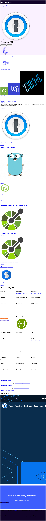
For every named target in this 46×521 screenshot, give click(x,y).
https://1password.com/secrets (21, 293)
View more (2, 95)
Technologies (5, 52)
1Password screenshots (7, 390)
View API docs (3, 45)
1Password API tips (6, 385)
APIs (4, 48)
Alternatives (5, 53)
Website (4, 61)
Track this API (9, 45)
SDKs (4, 49)
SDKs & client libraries (7, 147)
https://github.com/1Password (37, 340)
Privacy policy (5, 66)
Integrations (5, 50)
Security (4, 64)
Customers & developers (5, 69)
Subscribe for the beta (4, 502)
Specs (4, 51)
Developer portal (6, 62)
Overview (5, 47)
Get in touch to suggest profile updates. (22, 383)
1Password (5, 6)
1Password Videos (6, 380)
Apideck (15, 510)
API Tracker (5, 5)
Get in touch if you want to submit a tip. (21, 388)
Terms (4, 65)
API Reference (6, 63)
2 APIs (2, 108)
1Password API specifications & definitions (13, 205)
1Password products (6, 267)
